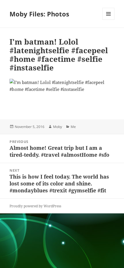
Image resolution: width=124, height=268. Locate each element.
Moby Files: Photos (39, 13)
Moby (57, 126)
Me (73, 126)
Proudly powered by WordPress (35, 206)
